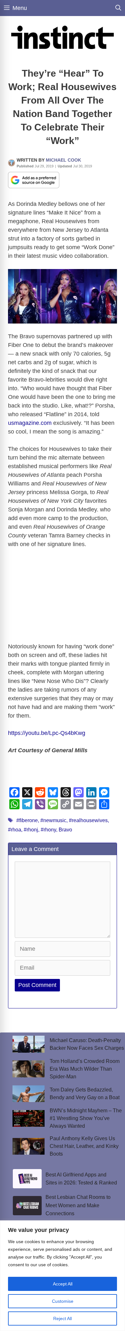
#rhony (48, 829)
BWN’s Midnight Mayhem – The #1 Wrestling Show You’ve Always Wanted (86, 1118)
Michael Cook (63, 160)
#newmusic (53, 820)
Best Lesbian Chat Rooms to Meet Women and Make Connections (78, 1205)
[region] (62, 1275)
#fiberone (27, 820)
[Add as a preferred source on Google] (33, 179)
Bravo (65, 829)
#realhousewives (88, 820)
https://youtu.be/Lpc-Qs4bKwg (46, 733)
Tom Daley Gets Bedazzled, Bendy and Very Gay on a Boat (85, 1093)
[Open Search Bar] (118, 8)
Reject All (62, 1318)
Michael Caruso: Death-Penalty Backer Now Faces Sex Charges (87, 1044)
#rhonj (31, 829)
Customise (62, 1301)
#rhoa (14, 829)
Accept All (62, 1283)
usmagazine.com (30, 423)
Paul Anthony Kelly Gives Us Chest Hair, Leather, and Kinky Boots (84, 1146)
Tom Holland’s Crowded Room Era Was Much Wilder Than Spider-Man (85, 1068)
